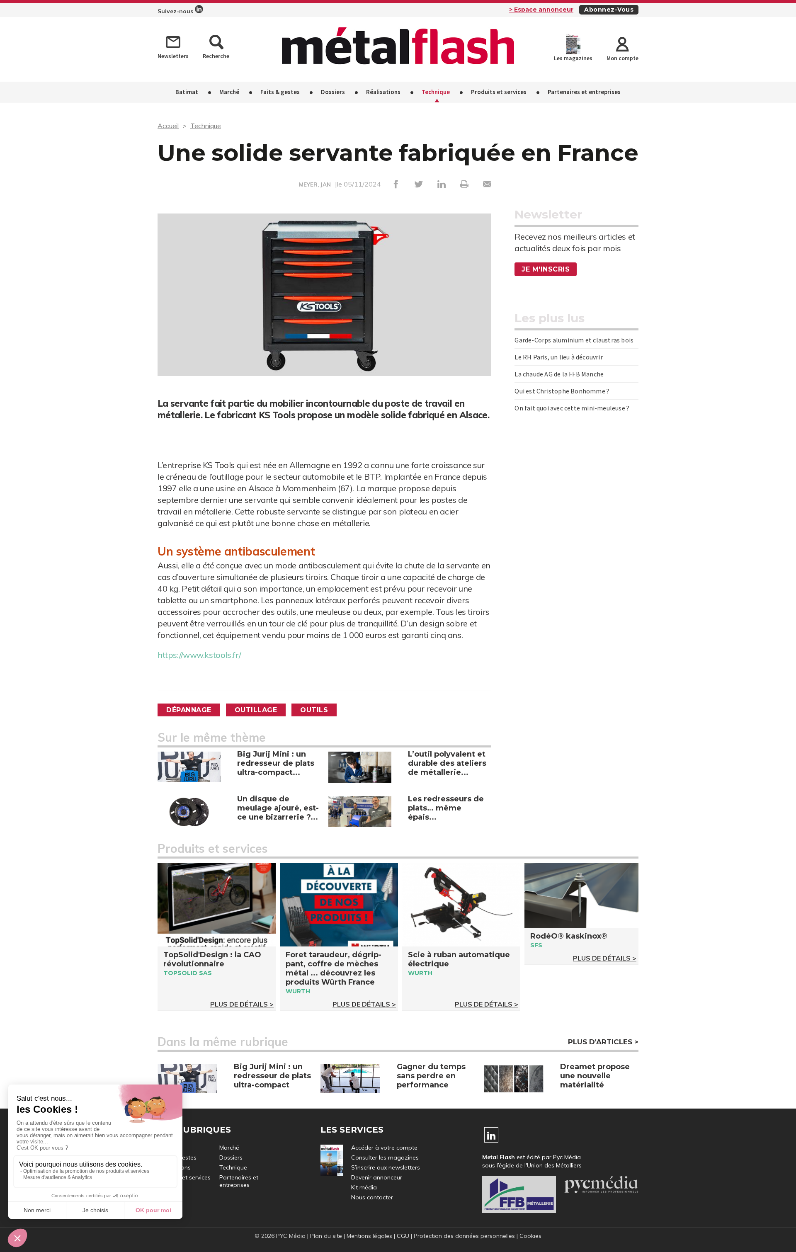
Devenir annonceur (376, 1177)
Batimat (186, 92)
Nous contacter (372, 1197)
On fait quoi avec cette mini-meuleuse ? (571, 408)
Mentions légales (369, 1236)
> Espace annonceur (541, 9)
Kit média (364, 1187)
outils (314, 710)
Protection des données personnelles (464, 1236)
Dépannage (188, 710)
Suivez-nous (176, 11)
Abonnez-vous (608, 9)
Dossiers (333, 92)
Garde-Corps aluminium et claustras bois (573, 340)
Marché (229, 92)
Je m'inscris (546, 269)
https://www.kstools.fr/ (199, 655)
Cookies (530, 1236)
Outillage (256, 710)
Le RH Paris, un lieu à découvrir (558, 357)
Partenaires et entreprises (584, 92)
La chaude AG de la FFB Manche (559, 374)
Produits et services (499, 92)
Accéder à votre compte (384, 1147)
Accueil (168, 125)
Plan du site (326, 1236)
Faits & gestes (280, 92)
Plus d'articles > (603, 1042)
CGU (403, 1236)
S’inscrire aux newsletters (385, 1167)
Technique (436, 92)
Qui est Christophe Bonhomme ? (561, 391)
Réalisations (383, 92)
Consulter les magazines (385, 1157)
